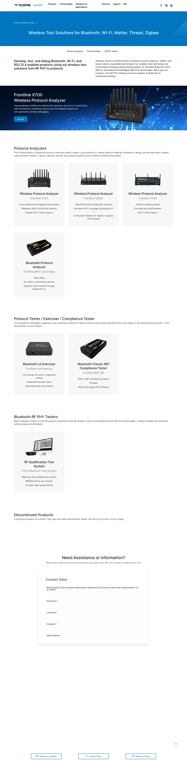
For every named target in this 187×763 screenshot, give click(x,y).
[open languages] (166, 5)
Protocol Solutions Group (24, 23)
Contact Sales (95, 756)
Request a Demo (142, 756)
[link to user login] (171, 5)
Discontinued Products (107, 519)
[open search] (161, 5)
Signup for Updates (48, 756)
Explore (20, 119)
